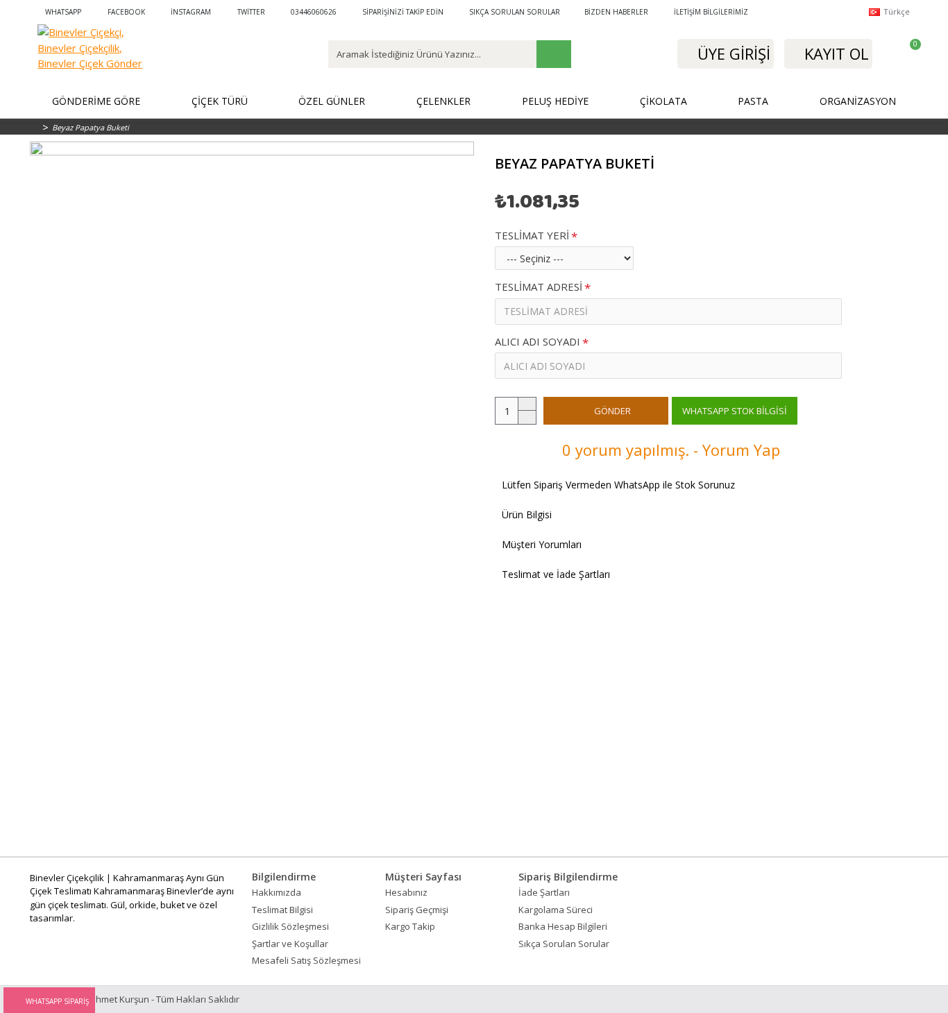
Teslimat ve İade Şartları (556, 574)
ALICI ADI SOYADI (537, 341)
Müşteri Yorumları (542, 544)
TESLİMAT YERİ (532, 235)
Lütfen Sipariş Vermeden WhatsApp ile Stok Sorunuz (618, 484)
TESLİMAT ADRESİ (538, 286)
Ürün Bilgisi (527, 514)
